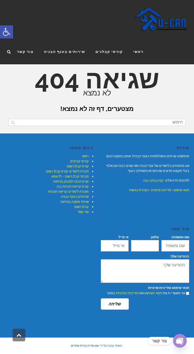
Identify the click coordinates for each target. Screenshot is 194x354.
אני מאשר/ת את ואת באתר (146, 293)
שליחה (115, 303)
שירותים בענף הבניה (75, 197)
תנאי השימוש (153, 293)
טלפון (155, 237)
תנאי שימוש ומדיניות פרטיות (168, 287)
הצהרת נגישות (139, 190)
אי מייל (123, 237)
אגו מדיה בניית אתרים (85, 345)
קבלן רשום (81, 207)
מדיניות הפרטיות (127, 293)
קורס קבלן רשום (78, 166)
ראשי (85, 156)
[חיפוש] (13, 122)
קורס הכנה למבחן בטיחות (71, 181)
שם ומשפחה (180, 237)
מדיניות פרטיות (161, 190)
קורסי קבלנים (79, 161)
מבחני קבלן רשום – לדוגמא (70, 176)
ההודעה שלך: (179, 256)
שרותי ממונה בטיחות (75, 202)
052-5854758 (153, 180)
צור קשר (83, 212)
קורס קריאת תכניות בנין (73, 186)
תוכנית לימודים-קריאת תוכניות (68, 191)
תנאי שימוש (181, 190)
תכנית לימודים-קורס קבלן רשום (67, 171)
